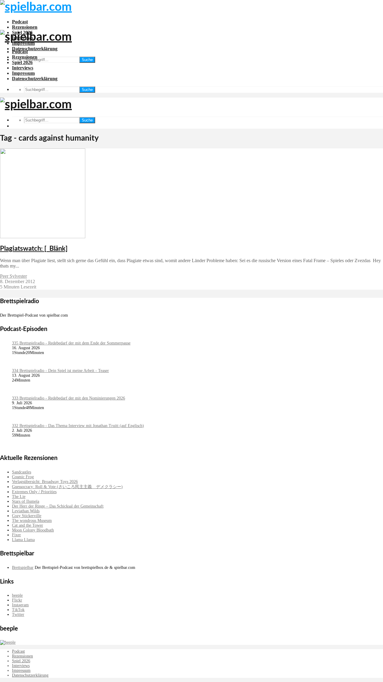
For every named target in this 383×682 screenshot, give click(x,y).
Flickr (17, 600)
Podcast (20, 21)
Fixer (16, 535)
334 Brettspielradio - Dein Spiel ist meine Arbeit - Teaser (60, 370)
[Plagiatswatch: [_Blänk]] (42, 236)
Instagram (20, 605)
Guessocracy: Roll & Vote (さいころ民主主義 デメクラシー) (67, 486)
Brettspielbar (23, 567)
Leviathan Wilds (25, 511)
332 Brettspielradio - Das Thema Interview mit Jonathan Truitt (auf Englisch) (78, 425)
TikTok (18, 609)
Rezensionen (24, 27)
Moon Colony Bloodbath (33, 530)
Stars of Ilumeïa (25, 501)
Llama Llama (23, 539)
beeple (17, 595)
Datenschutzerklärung (34, 48)
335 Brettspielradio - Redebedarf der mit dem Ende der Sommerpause (71, 343)
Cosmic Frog (23, 477)
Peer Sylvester (13, 276)
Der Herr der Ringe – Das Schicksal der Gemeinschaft (58, 506)
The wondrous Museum (32, 520)
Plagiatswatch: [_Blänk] (34, 248)
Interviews (22, 67)
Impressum (23, 73)
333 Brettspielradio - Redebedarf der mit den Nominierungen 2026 (68, 398)
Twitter (18, 614)
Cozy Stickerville (26, 516)
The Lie (18, 496)
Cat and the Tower (27, 525)
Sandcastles (21, 472)
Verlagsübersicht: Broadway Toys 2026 (45, 481)
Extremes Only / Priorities (34, 492)
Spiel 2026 (22, 62)
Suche (87, 59)
